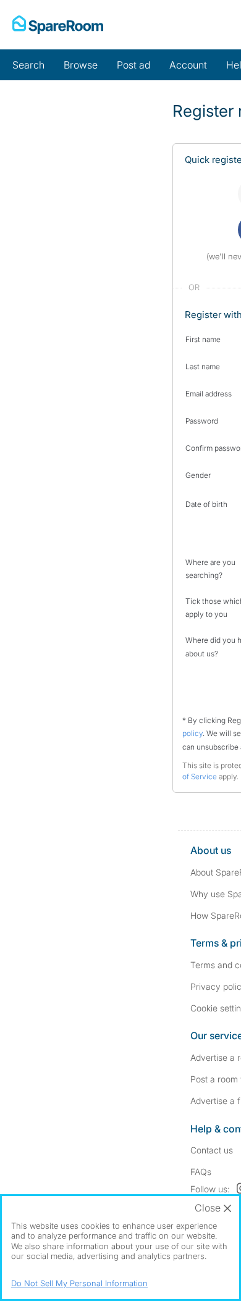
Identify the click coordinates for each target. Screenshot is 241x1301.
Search (28, 65)
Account (188, 65)
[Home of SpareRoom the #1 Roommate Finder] (57, 24)
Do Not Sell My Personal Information (79, 1283)
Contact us (211, 1150)
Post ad (133, 65)
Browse (81, 65)
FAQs (200, 1171)
